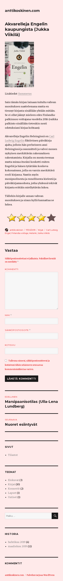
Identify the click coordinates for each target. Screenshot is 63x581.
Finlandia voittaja (19, 233)
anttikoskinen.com (22, 11)
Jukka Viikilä (44, 233)
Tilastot (13, 454)
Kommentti (11, 269)
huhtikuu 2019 (16, 542)
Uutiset (12, 497)
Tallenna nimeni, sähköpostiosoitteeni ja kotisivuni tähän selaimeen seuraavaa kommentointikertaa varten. (27, 365)
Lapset (12, 492)
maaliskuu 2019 (17, 546)
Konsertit (14, 488)
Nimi (8, 315)
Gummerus (25, 93)
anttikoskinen (16, 230)
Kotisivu (10, 345)
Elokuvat (13, 480)
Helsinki (33, 233)
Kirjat (40, 230)
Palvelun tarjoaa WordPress (40, 575)
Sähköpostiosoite (18, 330)
